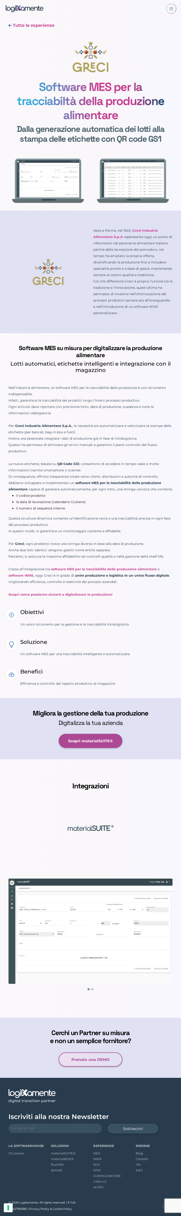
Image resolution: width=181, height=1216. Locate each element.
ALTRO (98, 1187)
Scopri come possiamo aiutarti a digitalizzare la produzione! (60, 594)
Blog (139, 1153)
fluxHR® (57, 1164)
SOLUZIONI (60, 1145)
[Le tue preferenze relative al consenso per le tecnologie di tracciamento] (8, 1207)
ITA (138, 1164)
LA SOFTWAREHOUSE (26, 1145)
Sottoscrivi (133, 1128)
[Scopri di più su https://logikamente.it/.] (22, 8)
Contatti (142, 1158)
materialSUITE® (63, 1153)
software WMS (20, 575)
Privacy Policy (39, 1208)
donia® (56, 1170)
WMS (97, 1158)
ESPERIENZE (103, 1145)
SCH (96, 1164)
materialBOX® (62, 1158)
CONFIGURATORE (107, 1175)
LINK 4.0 (100, 1181)
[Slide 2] (92, 988)
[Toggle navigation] (171, 9)
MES (96, 1153)
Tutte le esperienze (33, 25)
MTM (97, 1170)
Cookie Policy (62, 1208)
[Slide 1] (88, 988)
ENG (139, 1170)
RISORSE (143, 1145)
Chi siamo (16, 1153)
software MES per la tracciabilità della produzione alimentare (104, 569)
